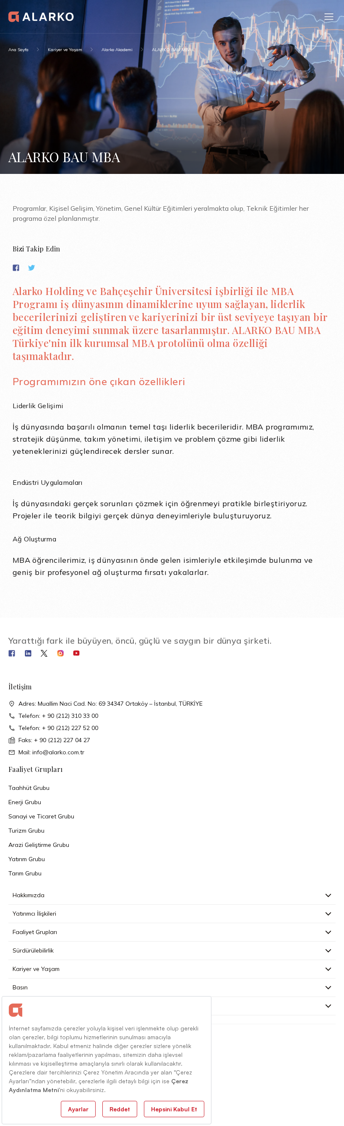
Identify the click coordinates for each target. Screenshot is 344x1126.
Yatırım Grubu (26, 859)
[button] (329, 16)
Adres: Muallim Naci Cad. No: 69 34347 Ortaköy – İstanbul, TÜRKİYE (110, 703)
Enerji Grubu (24, 802)
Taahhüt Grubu (29, 788)
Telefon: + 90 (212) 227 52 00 (58, 728)
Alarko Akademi (117, 49)
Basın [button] (20, 987)
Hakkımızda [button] (28, 895)
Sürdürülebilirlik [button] (33, 950)
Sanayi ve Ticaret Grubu (41, 816)
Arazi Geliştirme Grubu (38, 845)
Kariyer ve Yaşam (65, 49)
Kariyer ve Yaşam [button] (36, 969)
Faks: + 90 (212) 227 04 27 (54, 740)
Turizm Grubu (26, 830)
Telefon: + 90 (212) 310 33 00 (58, 716)
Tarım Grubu (25, 873)
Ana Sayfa (18, 49)
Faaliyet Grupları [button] (35, 932)
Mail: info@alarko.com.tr (51, 752)
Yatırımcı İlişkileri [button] (34, 913)
